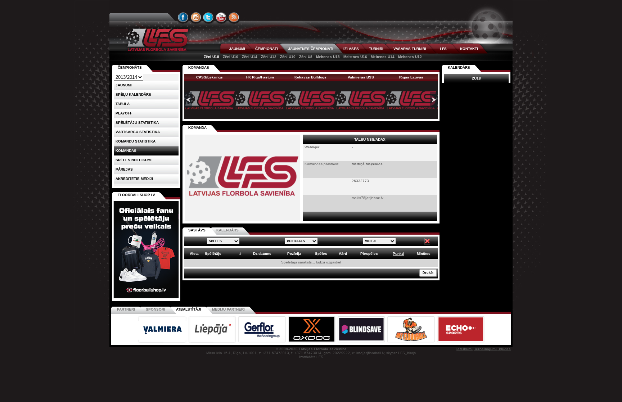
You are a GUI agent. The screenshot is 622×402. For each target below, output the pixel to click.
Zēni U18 (211, 57)
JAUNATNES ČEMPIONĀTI (310, 49)
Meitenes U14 (383, 57)
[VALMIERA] (163, 342)
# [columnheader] (240, 254)
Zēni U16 (230, 57)
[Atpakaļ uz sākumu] (156, 39)
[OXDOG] (312, 342)
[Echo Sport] (460, 342)
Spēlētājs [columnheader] (213, 254)
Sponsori (155, 309)
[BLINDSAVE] (362, 342)
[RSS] (234, 17)
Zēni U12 (268, 57)
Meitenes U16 (355, 57)
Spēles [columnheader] (321, 254)
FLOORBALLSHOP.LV (136, 195)
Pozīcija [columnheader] (294, 254)
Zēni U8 (305, 57)
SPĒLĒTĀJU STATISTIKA (137, 123)
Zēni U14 (249, 57)
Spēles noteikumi (134, 160)
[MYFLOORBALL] (411, 342)
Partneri (126, 309)
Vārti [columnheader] (343, 254)
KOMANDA (197, 128)
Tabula (123, 104)
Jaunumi (124, 85)
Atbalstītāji (188, 309)
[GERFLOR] (262, 342)
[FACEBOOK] (183, 17)
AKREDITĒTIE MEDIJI (134, 179)
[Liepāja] (213, 342)
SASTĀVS (197, 230)
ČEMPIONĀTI (266, 49)
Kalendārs (459, 67)
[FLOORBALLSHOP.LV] (146, 299)
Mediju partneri (228, 309)
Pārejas (124, 169)
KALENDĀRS (227, 230)
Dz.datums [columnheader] (262, 254)
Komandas (126, 151)
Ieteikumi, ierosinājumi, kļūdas (483, 349)
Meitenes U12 (410, 57)
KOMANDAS (198, 67)
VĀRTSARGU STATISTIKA (138, 132)
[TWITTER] (208, 17)
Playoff (124, 113)
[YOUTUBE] (221, 17)
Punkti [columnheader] (398, 254)
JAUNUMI (237, 49)
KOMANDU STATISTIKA (136, 141)
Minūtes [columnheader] (424, 254)
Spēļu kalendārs (133, 94)
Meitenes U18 (328, 57)
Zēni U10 (288, 57)
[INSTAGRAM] (195, 17)
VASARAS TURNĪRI (409, 49)
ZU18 (476, 78)
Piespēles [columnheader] (369, 254)
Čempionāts (130, 67)
